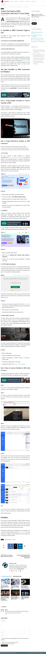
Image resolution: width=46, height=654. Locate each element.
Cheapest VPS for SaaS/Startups (39, 41)
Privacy (41, 652)
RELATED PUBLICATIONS (7, 576)
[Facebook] (10, 571)
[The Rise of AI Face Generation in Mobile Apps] (15, 582)
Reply (6, 614)
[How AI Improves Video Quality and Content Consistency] (25, 582)
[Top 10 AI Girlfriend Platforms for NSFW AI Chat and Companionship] (5, 593)
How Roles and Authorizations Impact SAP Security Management (23, 556)
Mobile (11, 1)
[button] (43, 1)
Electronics (21, 1)
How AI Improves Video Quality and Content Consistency (25, 587)
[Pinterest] (14, 571)
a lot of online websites (19, 364)
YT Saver (22, 532)
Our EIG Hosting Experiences (38, 39)
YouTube (13, 539)
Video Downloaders (7, 539)
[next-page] (3, 602)
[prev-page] (1, 602)
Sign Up (34, 23)
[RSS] (17, 571)
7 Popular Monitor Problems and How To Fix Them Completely (38, 59)
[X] (19, 571)
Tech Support (33, 1)
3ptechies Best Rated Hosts (38, 38)
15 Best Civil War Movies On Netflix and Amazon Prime (15, 597)
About (30, 652)
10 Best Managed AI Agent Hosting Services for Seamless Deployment (38, 62)
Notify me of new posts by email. (8, 643)
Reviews (16, 1)
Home (2, 7)
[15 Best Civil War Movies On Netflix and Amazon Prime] (15, 593)
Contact (37, 652)
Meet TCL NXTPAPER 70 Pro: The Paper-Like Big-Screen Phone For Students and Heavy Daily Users (38, 55)
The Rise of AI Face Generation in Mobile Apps (15, 587)
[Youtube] (21, 571)
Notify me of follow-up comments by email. (10, 642)
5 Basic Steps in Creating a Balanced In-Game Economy (7, 556)
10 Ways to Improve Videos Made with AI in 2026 (25, 597)
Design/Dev (27, 1)
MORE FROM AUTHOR (17, 576)
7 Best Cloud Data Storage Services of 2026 (5, 587)
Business (3, 4)
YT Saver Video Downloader (16, 157)
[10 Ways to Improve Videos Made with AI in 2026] (25, 593)
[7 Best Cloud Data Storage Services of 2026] (5, 582)
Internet (5, 7)
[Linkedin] (12, 571)
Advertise (33, 652)
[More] (25, 546)
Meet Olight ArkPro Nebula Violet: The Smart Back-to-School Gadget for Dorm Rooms (39, 51)
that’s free (16, 19)
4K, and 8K (27, 304)
